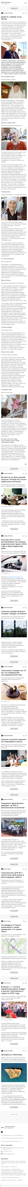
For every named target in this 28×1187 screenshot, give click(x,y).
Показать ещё (14, 1114)
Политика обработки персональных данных (12, 1138)
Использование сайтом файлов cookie (11, 1141)
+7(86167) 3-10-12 (7, 1151)
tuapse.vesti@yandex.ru (9, 1153)
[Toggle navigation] (25, 3)
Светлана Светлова (8, 13)
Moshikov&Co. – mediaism (15, 1180)
